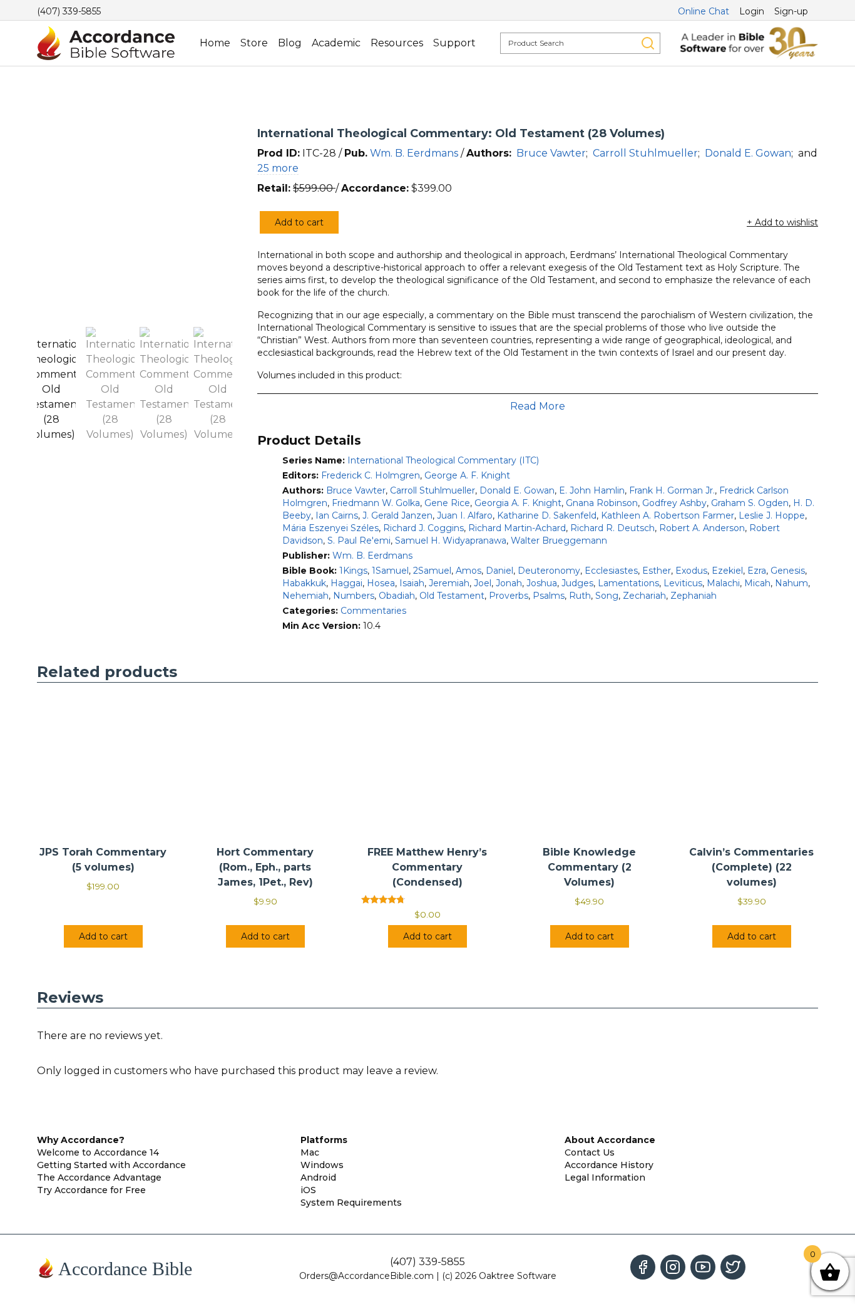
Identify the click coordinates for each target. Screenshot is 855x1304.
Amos (468, 570)
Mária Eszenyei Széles (330, 528)
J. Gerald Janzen (397, 515)
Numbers (353, 595)
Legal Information (605, 1177)
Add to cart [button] (103, 936)
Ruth (580, 595)
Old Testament (451, 595)
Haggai (346, 583)
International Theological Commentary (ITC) (443, 460)
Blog (290, 43)
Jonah (509, 583)
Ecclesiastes (611, 570)
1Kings (353, 570)
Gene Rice (447, 503)
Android (318, 1177)
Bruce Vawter (551, 153)
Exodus (691, 570)
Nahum (791, 583)
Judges (577, 583)
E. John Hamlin (592, 490)
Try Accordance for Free (91, 1190)
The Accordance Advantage (99, 1177)
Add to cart (299, 222)
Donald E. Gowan (748, 153)
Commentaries (373, 610)
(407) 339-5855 (69, 11)
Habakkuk (304, 583)
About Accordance (610, 1140)
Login (751, 11)
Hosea (381, 583)
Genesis (788, 570)
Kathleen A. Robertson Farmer (667, 515)
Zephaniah (693, 595)
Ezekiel (727, 570)
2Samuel (432, 570)
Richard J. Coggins (423, 528)
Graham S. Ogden (750, 503)
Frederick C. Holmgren (370, 475)
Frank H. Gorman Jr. (672, 490)
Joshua (541, 583)
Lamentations (628, 583)
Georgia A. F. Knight (517, 503)
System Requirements (351, 1202)
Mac (309, 1152)
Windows (322, 1165)
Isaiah (411, 583)
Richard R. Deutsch (612, 528)
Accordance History (609, 1165)
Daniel (499, 570)
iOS (308, 1190)
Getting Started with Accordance (111, 1165)
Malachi (723, 583)
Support (454, 43)
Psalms (549, 595)
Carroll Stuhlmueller (645, 153)
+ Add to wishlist (782, 222)
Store (254, 43)
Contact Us (590, 1152)
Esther (656, 570)
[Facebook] (642, 1267)
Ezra (756, 570)
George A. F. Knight (467, 475)
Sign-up (791, 11)
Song (606, 595)
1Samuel (390, 570)
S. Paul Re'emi (359, 540)
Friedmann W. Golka (376, 503)
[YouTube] (702, 1267)
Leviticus (682, 583)
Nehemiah (305, 595)
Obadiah (397, 595)
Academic (336, 43)
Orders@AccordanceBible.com (366, 1275)
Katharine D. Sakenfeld (546, 515)
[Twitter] (732, 1267)
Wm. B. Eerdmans (414, 153)
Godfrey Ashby (674, 503)
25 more (278, 168)
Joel (482, 583)
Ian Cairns (336, 515)
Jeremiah (449, 583)
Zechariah (644, 595)
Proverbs (508, 595)
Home (215, 43)
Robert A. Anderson (702, 528)
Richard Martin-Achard (517, 528)
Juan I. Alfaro (465, 515)
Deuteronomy (549, 570)
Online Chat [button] (703, 11)
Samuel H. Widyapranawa (450, 540)
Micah (757, 583)
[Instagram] (672, 1267)
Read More (537, 406)
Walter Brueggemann (559, 540)
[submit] (647, 43)
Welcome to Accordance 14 (98, 1152)
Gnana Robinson (602, 503)
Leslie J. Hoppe (772, 515)
